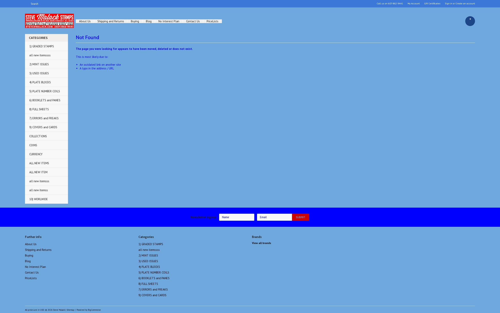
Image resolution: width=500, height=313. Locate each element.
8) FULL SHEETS (39, 109)
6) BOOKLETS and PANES (44, 100)
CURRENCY (36, 154)
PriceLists (212, 21)
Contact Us (193, 21)
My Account (414, 3)
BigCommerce (94, 310)
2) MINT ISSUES (39, 64)
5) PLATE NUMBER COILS (44, 91)
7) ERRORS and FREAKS (44, 118)
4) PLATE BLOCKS (40, 82)
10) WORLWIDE (38, 199)
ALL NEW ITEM (38, 172)
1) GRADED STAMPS (41, 46)
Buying (135, 21)
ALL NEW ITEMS (39, 163)
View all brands (261, 243)
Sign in (448, 3)
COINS (33, 145)
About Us (85, 21)
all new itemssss (40, 55)
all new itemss (38, 190)
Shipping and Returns (110, 21)
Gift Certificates (432, 3)
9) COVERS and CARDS (43, 127)
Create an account (465, 3)
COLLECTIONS (38, 136)
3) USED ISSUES (39, 73)
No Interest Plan (168, 21)
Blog (149, 21)
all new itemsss (39, 181)
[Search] (26, 3)
